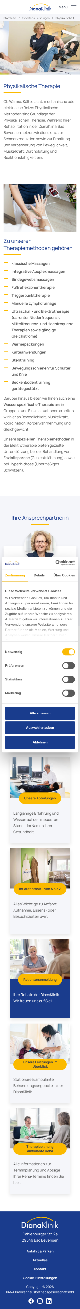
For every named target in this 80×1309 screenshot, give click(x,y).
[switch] (68, 665)
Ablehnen (40, 742)
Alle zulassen (40, 713)
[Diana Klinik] (40, 7)
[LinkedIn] (49, 1301)
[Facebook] (31, 1301)
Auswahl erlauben (40, 727)
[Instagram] (40, 1301)
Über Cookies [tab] (64, 575)
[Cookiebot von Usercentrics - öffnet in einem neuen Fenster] (56, 563)
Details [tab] (39, 575)
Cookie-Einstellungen (40, 1278)
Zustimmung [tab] (15, 575)
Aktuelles (40, 1260)
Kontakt (40, 1269)
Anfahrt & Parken (40, 1251)
